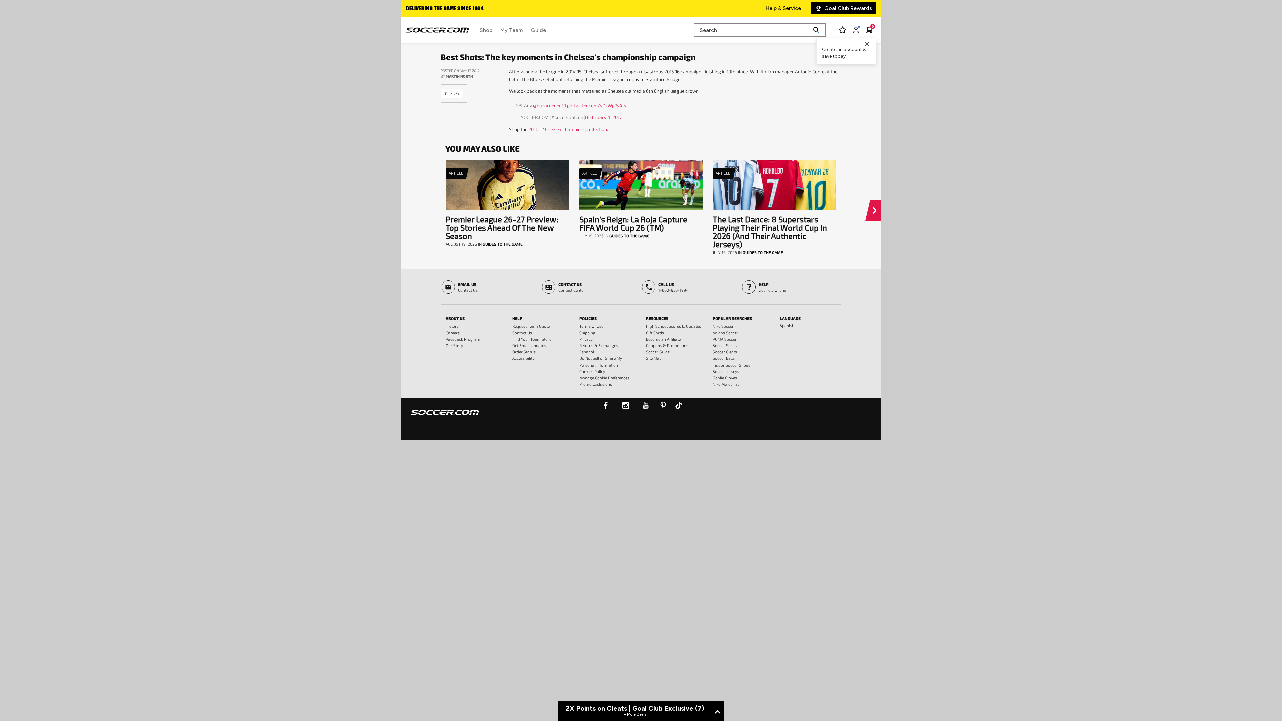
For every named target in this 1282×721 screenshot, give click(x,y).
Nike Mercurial (726, 384)
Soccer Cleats (725, 351)
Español (586, 351)
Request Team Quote (531, 326)
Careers (453, 332)
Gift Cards (655, 332)
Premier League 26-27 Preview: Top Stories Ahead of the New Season (502, 227)
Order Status (524, 351)
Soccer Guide (658, 351)
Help (517, 318)
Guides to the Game (503, 244)
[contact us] (445, 416)
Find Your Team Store (531, 339)
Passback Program (463, 339)
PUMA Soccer (725, 339)
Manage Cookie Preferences (604, 377)
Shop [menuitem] (486, 30)
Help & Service (783, 8)
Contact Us (522, 332)
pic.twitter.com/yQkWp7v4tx (596, 105)
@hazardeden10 (549, 105)
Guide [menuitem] (538, 30)
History (452, 326)
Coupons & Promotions (667, 345)
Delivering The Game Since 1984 (445, 9)
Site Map (654, 358)
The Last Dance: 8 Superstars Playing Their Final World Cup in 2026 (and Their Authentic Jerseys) (770, 231)
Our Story (454, 345)
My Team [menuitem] (511, 30)
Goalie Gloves (725, 377)
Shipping (587, 332)
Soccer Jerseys (726, 371)
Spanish (787, 325)
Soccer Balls (724, 358)
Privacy (586, 339)
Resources (657, 318)
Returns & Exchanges (598, 345)
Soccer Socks (725, 345)
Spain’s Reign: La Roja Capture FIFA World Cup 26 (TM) (633, 223)
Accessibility (523, 358)
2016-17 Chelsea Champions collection (567, 129)
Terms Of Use (591, 326)
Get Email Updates (529, 345)
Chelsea (452, 93)
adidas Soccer (725, 332)
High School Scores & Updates (673, 326)
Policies (588, 318)
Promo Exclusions (595, 384)
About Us (455, 318)
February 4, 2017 (604, 117)
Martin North (459, 76)
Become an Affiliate (663, 339)
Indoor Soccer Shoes (731, 365)
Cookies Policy (592, 371)
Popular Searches (732, 318)
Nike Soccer (723, 326)
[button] (875, 210)
